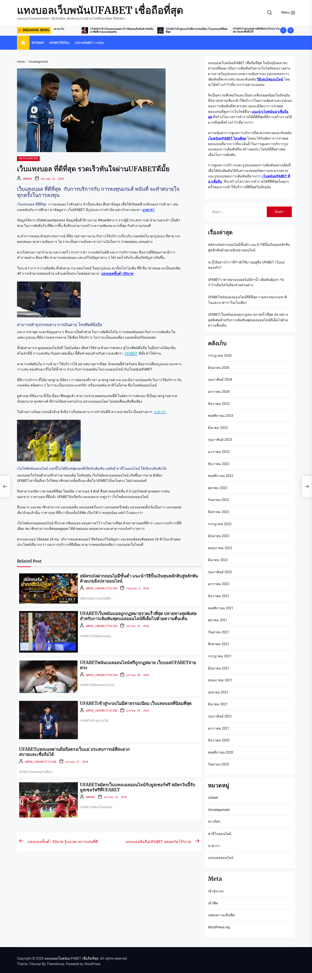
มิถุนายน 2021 (218, 668)
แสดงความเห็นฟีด (221, 915)
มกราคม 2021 (218, 728)
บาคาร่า (160, 412)
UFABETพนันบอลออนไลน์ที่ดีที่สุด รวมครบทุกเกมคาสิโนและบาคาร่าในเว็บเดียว (247, 300)
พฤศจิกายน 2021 (220, 608)
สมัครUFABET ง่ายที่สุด (89, 42)
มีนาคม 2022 (218, 560)
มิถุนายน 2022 (218, 536)
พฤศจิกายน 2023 (220, 416)
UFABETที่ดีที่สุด (59, 42)
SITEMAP (38, 42)
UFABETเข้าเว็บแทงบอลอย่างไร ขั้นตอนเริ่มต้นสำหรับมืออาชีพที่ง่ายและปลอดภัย (93, 30)
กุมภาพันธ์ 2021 (220, 716)
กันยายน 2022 (218, 500)
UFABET (131, 353)
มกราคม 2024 (218, 392)
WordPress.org (219, 927)
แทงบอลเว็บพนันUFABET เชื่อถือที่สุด (100, 10)
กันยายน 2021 (218, 632)
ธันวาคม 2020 (218, 740)
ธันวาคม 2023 (218, 404)
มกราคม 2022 (218, 584)
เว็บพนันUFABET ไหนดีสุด (227, 138)
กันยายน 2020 (218, 764)
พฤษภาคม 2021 (220, 680)
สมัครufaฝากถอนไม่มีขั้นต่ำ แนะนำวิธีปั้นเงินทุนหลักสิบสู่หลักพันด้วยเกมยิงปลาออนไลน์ (139, 578)
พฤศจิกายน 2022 (220, 476)
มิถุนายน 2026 (218, 368)
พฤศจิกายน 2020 (220, 752)
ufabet (213, 798)
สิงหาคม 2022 (218, 512)
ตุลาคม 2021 (217, 620)
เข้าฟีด (213, 903)
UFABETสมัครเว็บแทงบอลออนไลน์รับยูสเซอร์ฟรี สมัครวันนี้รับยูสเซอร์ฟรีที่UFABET (137, 787)
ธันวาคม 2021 (218, 596)
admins (27, 178)
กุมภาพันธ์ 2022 (220, 572)
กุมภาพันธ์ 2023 (220, 440)
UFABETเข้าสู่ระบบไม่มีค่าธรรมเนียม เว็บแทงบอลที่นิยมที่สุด (169, 30)
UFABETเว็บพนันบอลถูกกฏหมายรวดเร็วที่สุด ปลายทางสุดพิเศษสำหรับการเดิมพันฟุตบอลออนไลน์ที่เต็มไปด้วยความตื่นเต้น (138, 616)
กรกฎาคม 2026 (220, 356)
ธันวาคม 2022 (218, 464)
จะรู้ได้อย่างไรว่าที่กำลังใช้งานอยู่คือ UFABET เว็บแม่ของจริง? (246, 265)
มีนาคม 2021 (218, 704)
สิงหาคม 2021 (218, 644)
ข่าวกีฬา (214, 822)
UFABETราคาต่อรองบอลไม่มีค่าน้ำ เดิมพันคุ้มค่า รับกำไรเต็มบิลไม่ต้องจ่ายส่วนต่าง (246, 282)
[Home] (23, 42)
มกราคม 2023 (218, 452)
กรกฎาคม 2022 (220, 524)
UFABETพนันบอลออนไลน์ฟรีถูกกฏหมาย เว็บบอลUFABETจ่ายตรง (138, 665)
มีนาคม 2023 (218, 428)
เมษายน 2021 (218, 692)
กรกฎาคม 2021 (220, 656)
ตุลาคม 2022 (217, 488)
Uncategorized (28, 158)
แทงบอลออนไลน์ (220, 858)
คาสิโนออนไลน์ (219, 834)
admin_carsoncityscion (101, 588)
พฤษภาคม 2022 (220, 548)
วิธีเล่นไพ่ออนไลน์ (270, 79)
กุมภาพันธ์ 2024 (220, 380)
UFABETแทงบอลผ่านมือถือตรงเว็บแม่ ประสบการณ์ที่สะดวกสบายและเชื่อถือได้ (238, 30)
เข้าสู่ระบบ (215, 891)
